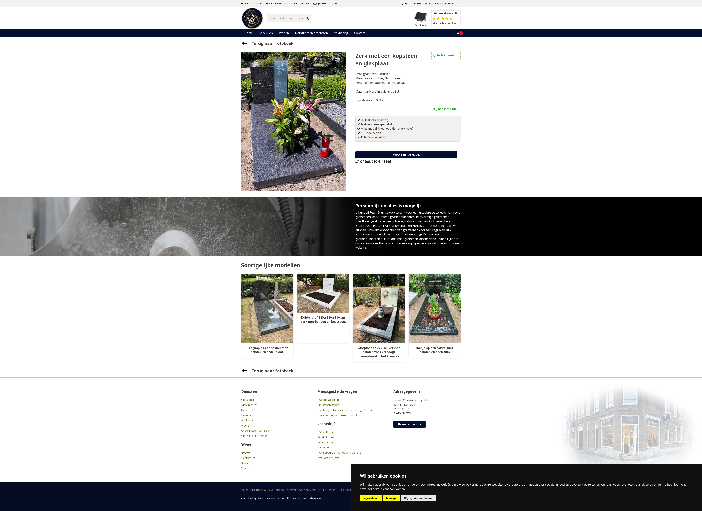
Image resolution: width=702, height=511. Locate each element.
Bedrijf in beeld (326, 437)
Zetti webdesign (274, 498)
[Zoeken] (307, 18)
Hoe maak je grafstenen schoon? (337, 415)
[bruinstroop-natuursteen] (252, 18)
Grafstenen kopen (328, 405)
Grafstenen (248, 399)
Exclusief (384, 74)
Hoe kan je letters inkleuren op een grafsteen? (345, 410)
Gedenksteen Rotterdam (256, 430)
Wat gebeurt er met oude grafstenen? (340, 452)
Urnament (247, 410)
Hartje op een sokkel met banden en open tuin (434, 350)
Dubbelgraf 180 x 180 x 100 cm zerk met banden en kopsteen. (323, 320)
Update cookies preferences (304, 498)
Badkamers (248, 420)
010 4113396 (404, 409)
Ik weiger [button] (391, 498)
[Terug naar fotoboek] (246, 43)
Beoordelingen (326, 442)
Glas (380, 78)
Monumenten (249, 405)
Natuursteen (393, 78)
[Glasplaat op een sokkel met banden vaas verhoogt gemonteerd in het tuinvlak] (379, 308)
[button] (274, 33)
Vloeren (245, 425)
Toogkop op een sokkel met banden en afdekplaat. (267, 350)
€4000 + (455, 109)
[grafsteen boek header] (420, 16)
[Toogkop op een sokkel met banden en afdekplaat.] (267, 308)
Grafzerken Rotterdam (254, 436)
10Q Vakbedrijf (326, 432)
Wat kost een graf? (328, 458)
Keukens (246, 415)
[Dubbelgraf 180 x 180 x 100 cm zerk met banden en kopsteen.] (323, 293)
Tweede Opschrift (328, 399)
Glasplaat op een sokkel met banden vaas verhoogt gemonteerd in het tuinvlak (379, 352)
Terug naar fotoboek (273, 43)
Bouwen (246, 452)
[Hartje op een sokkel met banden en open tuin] (435, 308)
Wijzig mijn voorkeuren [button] (418, 498)
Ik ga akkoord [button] (371, 498)
